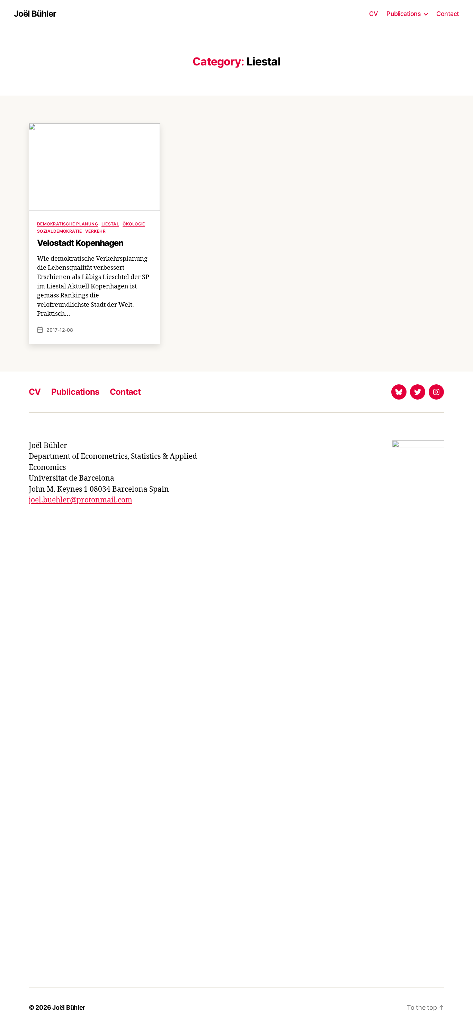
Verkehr (95, 231)
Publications (403, 13)
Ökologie (134, 223)
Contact (447, 13)
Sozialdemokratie (59, 231)
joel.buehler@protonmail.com (80, 500)
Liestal (110, 223)
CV (373, 13)
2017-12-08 (59, 330)
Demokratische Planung (67, 223)
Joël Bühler (35, 14)
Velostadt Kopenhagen (80, 243)
